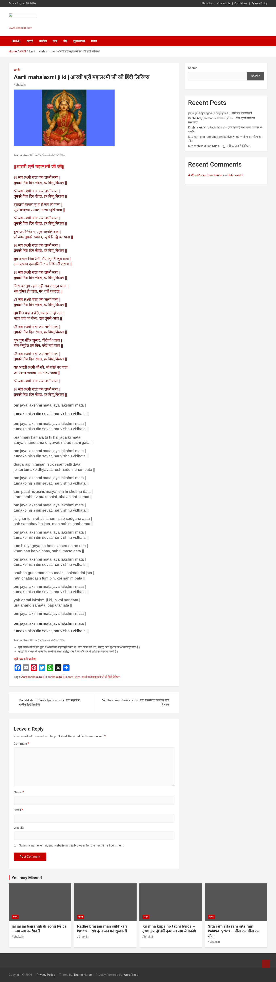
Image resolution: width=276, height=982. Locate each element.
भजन (94, 41)
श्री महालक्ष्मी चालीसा (25, 659)
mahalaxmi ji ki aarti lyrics (64, 677)
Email (18, 810)
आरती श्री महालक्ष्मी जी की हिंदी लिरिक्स (101, 677)
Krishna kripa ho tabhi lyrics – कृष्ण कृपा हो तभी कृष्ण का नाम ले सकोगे (169, 929)
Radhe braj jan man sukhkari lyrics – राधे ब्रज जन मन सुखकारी (102, 929)
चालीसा (43, 41)
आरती (30, 41)
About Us (207, 3)
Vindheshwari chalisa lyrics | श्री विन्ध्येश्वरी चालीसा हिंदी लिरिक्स (135, 702)
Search (192, 68)
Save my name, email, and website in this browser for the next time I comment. (71, 845)
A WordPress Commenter (205, 175)
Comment (21, 743)
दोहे (65, 41)
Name (19, 792)
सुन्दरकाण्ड (79, 41)
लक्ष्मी (27, 177)
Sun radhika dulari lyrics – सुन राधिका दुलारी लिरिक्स (219, 146)
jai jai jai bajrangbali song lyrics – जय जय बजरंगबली (220, 113)
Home (16, 41)
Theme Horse (83, 975)
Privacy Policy (259, 3)
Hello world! (235, 175)
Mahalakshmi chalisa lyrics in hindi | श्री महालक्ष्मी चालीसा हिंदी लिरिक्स (49, 702)
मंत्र (55, 41)
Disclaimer (241, 3)
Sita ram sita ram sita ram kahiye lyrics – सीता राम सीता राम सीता (233, 931)
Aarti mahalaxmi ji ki (34, 677)
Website (19, 828)
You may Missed (27, 877)
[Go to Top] (266, 964)
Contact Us (223, 3)
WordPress (130, 975)
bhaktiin (21, 84)
